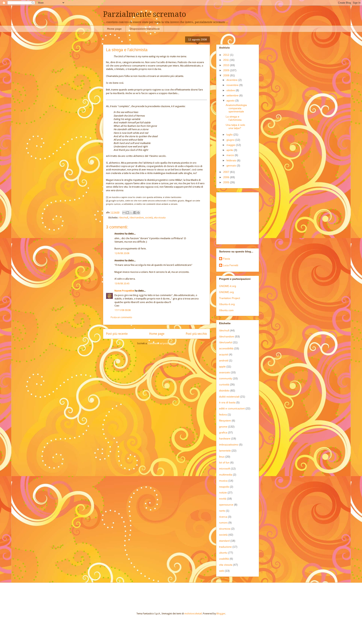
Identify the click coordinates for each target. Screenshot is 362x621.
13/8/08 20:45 (121, 283)
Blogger (220, 613)
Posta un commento (121, 317)
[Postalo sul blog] (128, 212)
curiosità (224, 384)
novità (222, 498)
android (223, 360)
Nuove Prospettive (124, 290)
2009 (226, 70)
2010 (226, 65)
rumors (223, 522)
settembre (232, 95)
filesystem (225, 420)
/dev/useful (225, 342)
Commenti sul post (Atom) (162, 343)
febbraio (231, 160)
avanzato (224, 372)
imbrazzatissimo (228, 444)
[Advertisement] (242, 217)
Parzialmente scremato (144, 14)
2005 (226, 182)
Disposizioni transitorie (145, 28)
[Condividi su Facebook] (135, 212)
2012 (226, 54)
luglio (229, 134)
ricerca (223, 516)
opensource (226, 504)
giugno (230, 139)
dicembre (232, 79)
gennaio (231, 165)
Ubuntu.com (226, 310)
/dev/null (123, 217)
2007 (226, 171)
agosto (230, 100)
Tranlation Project (229, 298)
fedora (223, 414)
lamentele (225, 450)
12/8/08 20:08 (121, 253)
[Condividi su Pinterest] (138, 212)
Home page (114, 28)
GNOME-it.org (227, 286)
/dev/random (136, 217)
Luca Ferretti (230, 265)
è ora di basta (227, 402)
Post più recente (117, 334)
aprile (230, 150)
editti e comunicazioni (232, 408)
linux (222, 456)
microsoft (224, 468)
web (221, 570)
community (225, 378)
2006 (226, 177)
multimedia (225, 474)
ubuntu (223, 552)
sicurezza (224, 528)
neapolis (224, 486)
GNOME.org (226, 292)
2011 (226, 59)
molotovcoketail (193, 613)
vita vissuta (160, 217)
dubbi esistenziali (229, 396)
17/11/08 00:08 (122, 310)
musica (223, 480)
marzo (230, 155)
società (149, 217)
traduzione (225, 546)
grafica (223, 432)
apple (222, 366)
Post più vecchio (196, 334)
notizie (223, 492)
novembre (232, 85)
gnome (223, 426)
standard (224, 540)
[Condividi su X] (131, 212)
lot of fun (224, 462)
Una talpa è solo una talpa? (235, 126)
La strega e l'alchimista (234, 118)
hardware (224, 438)
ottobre (231, 90)
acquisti (223, 354)
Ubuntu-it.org (227, 304)
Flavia (226, 258)
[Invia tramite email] (124, 212)
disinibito (224, 390)
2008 (226, 75)
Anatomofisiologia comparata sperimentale (236, 108)
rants (222, 510)
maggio (231, 144)
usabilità (224, 558)
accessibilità (226, 348)
